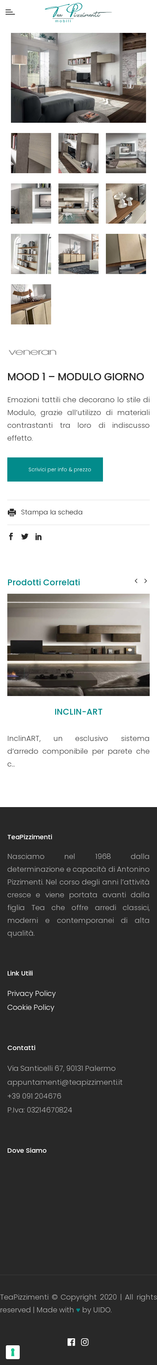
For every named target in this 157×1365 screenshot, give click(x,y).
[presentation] (136, 580)
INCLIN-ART (78, 712)
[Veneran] (32, 352)
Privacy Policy (31, 993)
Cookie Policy (30, 1007)
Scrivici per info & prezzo (59, 469)
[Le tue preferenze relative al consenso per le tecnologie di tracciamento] (13, 1352)
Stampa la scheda (51, 512)
